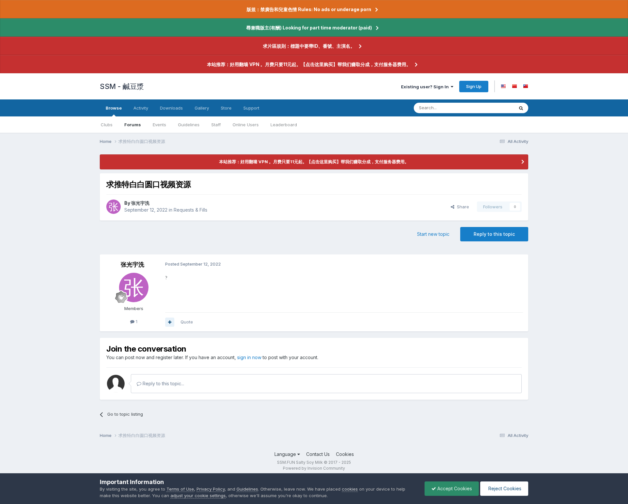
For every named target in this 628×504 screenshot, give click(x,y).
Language (285, 454)
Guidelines (189, 124)
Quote (187, 321)
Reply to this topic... (162, 383)
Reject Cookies (504, 488)
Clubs (107, 124)
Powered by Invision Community (314, 468)
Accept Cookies (454, 488)
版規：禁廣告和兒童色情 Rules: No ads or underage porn (309, 9)
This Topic (494, 107)
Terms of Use (180, 489)
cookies (350, 489)
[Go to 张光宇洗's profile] (113, 207)
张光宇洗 (140, 203)
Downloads (171, 108)
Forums (132, 124)
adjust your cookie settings (198, 495)
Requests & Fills (190, 210)
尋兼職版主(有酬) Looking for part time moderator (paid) (309, 27)
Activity (140, 108)
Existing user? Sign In (426, 86)
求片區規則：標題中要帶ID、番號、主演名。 (309, 46)
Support (251, 108)
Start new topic (433, 234)
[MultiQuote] (169, 322)
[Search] (521, 108)
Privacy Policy (211, 489)
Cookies (345, 454)
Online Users (246, 124)
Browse (114, 108)
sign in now (249, 357)
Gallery (202, 108)
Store (226, 108)
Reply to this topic (494, 234)
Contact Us (318, 454)
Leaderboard (283, 124)
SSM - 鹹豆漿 (122, 86)
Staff (216, 124)
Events (159, 124)
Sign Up (473, 86)
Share (461, 206)
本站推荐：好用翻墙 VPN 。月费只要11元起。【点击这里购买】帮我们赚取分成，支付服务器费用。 (309, 64)
